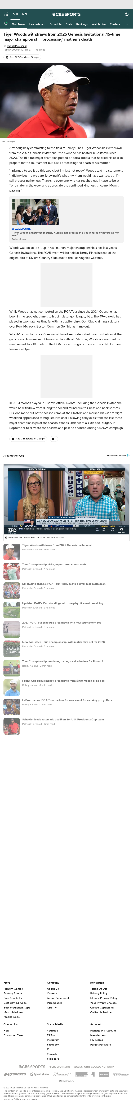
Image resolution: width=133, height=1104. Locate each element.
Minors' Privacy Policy (103, 998)
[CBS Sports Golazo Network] (94, 1066)
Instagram (53, 1040)
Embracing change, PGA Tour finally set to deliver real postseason (63, 584)
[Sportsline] (39, 1073)
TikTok (51, 1035)
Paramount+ (54, 1003)
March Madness (13, 1012)
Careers (52, 993)
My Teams (96, 1040)
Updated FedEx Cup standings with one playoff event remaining (62, 603)
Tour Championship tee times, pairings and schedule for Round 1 (62, 661)
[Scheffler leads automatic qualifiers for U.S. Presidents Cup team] (11, 726)
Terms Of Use (99, 989)
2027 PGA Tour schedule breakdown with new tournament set (61, 622)
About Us (53, 989)
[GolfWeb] (66, 1081)
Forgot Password (100, 1044)
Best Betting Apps (14, 1003)
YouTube (52, 1030)
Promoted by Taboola (116, 455)
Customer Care (13, 1035)
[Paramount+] (62, 1073)
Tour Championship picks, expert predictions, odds (54, 564)
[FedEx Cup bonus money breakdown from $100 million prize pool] (11, 687)
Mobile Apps (11, 1017)
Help (6, 1030)
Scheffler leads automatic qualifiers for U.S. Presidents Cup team (63, 719)
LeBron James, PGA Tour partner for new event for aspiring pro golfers (67, 700)
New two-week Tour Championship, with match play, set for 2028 (63, 642)
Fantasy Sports (12, 993)
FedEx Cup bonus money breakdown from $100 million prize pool (63, 681)
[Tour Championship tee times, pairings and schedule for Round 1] (11, 668)
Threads (52, 1054)
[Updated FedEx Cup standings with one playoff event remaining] (11, 610)
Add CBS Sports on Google (24, 57)
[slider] (66, 524)
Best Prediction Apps (16, 1007)
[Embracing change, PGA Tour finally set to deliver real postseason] (11, 590)
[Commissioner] (85, 1073)
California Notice (101, 1012)
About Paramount (58, 998)
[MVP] (104, 1073)
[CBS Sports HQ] (60, 1066)
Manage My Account (103, 1030)
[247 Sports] (15, 1073)
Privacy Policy (98, 993)
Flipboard (53, 1059)
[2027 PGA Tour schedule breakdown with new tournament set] (11, 629)
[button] (6, 14)
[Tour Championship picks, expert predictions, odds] (11, 571)
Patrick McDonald (16, 46)
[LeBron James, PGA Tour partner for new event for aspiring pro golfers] (11, 707)
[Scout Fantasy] (121, 1074)
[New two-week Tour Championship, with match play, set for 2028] (11, 648)
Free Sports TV (12, 998)
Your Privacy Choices (103, 1003)
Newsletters (97, 1035)
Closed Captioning (102, 1007)
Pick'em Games (13, 989)
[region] (66, 499)
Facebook (53, 1044)
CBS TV (52, 1007)
